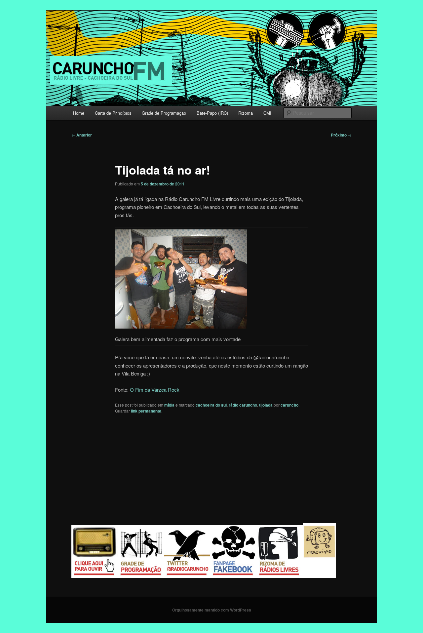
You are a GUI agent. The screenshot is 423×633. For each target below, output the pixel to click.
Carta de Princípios (113, 113)
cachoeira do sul (211, 405)
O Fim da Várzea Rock (154, 389)
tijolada (266, 405)
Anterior (81, 135)
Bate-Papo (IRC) (212, 113)
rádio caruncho (243, 405)
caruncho (289, 405)
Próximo (341, 135)
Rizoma (245, 113)
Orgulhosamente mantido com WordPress (211, 610)
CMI (267, 113)
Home (78, 113)
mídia (169, 405)
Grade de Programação (164, 113)
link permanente (146, 411)
